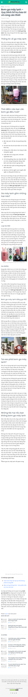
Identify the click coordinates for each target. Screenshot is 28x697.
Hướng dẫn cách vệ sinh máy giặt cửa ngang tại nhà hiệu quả (17, 652)
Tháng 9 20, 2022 (12, 661)
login (6, 613)
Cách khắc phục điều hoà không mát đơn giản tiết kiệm (16, 639)
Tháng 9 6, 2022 (12, 654)
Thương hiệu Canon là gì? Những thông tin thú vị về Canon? (17, 658)
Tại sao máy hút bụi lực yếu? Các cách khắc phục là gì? (17, 665)
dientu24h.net (19, 688)
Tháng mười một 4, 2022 (14, 641)
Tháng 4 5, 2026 (12, 648)
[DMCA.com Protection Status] (14, 690)
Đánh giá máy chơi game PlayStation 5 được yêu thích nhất (17, 626)
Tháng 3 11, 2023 (12, 622)
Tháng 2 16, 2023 (12, 667)
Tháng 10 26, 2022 (12, 629)
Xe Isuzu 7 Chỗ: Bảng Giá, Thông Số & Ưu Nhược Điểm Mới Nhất (16, 645)
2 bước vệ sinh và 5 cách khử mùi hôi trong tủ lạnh (17, 619)
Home (2, 6)
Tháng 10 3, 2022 (5, 18)
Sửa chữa (7, 6)
